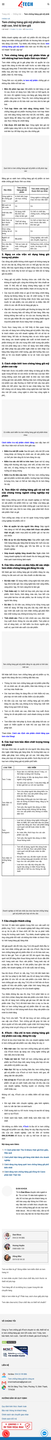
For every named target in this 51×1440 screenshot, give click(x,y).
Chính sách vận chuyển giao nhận (15, 1414)
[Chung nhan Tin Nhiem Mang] (15, 1352)
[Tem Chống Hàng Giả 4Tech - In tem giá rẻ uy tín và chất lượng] (25, 4)
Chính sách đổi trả (9, 1419)
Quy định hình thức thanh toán (14, 1406)
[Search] (48, 4)
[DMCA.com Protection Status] (9, 1342)
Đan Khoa (29, 29)
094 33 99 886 (21, 1374)
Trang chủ (6, 14)
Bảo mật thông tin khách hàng (14, 1410)
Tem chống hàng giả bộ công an (21, 1379)
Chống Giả (17, 14)
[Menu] (3, 4)
